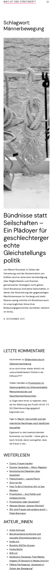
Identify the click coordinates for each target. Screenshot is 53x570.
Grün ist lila (15, 482)
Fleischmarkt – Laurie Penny (24, 478)
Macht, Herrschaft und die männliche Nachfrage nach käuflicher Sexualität (29, 423)
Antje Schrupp (17, 530)
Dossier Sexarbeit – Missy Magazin (28, 467)
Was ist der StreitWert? (20, 1)
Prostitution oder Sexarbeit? (24, 501)
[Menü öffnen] (47, 2)
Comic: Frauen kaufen (21, 463)
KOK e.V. (13, 553)
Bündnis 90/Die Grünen (22, 545)
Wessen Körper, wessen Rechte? (26, 505)
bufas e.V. (14, 541)
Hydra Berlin (16, 549)
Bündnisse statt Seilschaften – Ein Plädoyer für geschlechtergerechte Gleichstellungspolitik (26, 238)
